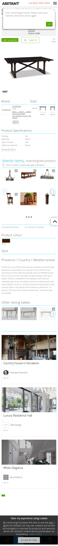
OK (49, 24)
